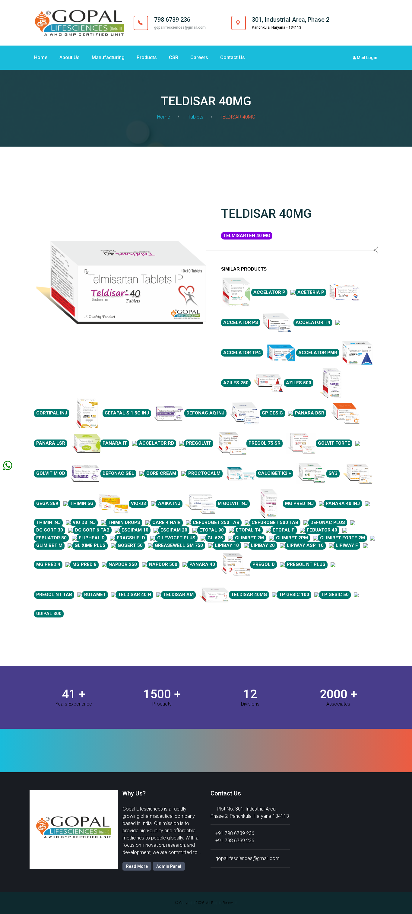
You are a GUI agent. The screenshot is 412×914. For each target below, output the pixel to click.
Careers (199, 57)
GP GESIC (272, 413)
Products (147, 57)
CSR (173, 57)
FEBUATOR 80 (51, 538)
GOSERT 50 (130, 545)
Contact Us (232, 57)
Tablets (195, 117)
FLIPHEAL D (92, 538)
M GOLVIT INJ (233, 503)
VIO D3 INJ (84, 522)
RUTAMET (95, 594)
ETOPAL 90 (211, 530)
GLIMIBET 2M (249, 538)
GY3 (333, 473)
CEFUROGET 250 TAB (216, 522)
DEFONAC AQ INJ (205, 413)
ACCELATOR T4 (313, 322)
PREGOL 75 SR (264, 443)
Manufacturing (108, 57)
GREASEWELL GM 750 (179, 545)
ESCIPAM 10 (135, 530)
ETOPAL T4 (248, 530)
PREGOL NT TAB (54, 594)
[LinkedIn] (366, 23)
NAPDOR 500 (163, 564)
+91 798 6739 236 (234, 833)
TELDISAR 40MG (249, 594)
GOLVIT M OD (50, 473)
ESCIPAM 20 (173, 530)
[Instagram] (360, 23)
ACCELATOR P (269, 292)
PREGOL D (263, 564)
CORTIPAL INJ (51, 413)
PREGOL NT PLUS (306, 564)
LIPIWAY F (347, 545)
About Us (69, 57)
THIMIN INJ (48, 522)
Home (40, 57)
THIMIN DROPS (124, 522)
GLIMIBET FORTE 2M (342, 538)
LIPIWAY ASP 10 (305, 545)
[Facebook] (348, 23)
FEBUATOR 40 (322, 530)
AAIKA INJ (169, 503)
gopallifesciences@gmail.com (180, 27)
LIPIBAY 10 (227, 545)
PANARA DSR (309, 413)
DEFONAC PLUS (327, 522)
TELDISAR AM (178, 594)
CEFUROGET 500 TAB (275, 522)
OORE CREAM (161, 473)
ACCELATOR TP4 (242, 352)
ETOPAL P (284, 530)
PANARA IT (115, 443)
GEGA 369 (47, 503)
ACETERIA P (310, 292)
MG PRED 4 (48, 564)
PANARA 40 (202, 564)
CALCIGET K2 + (274, 473)
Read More (137, 866)
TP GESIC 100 (294, 594)
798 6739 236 (172, 19)
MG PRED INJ (299, 503)
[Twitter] (354, 23)
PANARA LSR (50, 443)
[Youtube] (372, 23)
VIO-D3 (138, 503)
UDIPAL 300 (49, 613)
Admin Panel (168, 866)
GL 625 (215, 538)
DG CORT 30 (49, 530)
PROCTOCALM (204, 473)
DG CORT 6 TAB (92, 530)
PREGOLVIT (198, 443)
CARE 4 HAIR (166, 522)
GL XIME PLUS (90, 545)
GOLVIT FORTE (334, 443)
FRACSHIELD (131, 538)
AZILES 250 (236, 383)
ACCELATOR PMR (317, 352)
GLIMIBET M (49, 545)
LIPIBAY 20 (263, 545)
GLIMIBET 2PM (292, 538)
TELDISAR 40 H (134, 594)
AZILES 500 (298, 383)
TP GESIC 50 (335, 594)
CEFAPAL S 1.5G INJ (127, 413)
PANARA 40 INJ (343, 503)
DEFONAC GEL (118, 473)
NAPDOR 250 (123, 564)
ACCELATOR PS (240, 322)
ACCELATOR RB (156, 443)
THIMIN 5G (81, 503)
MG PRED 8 (84, 564)
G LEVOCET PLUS (176, 538)
